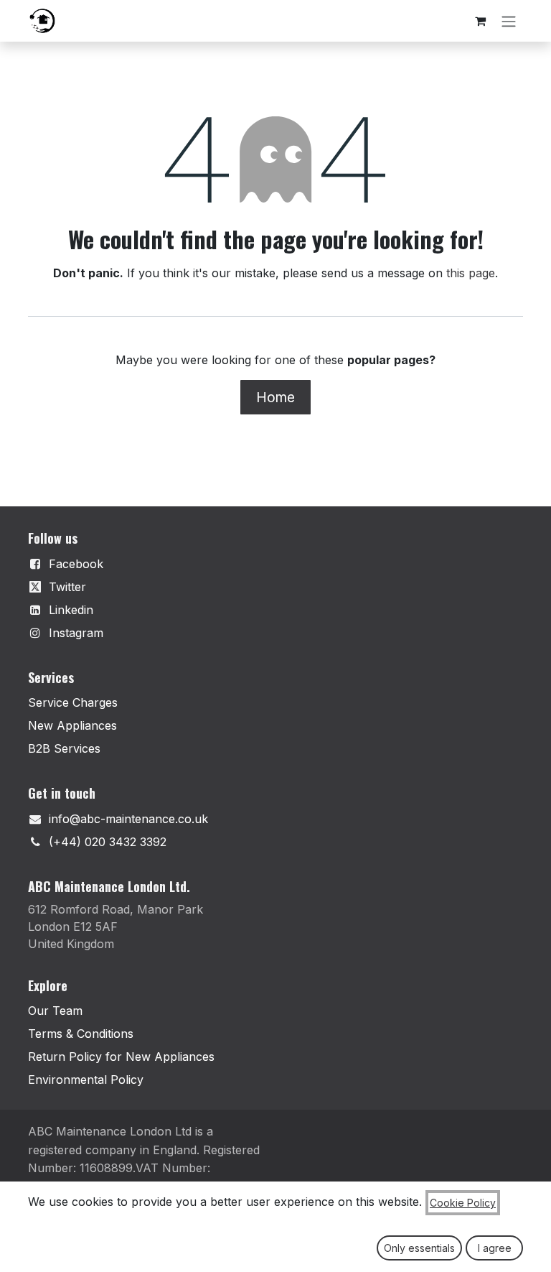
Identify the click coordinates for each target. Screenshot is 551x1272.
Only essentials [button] (419, 1248)
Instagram (76, 633)
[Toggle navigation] (508, 21)
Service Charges (73, 702)
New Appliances (72, 725)
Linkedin (71, 610)
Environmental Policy (85, 1079)
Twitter (67, 587)
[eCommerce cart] (480, 20)
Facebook (76, 564)
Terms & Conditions (80, 1033)
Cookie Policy (463, 1203)
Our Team (55, 1010)
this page (470, 273)
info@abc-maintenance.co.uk (128, 819)
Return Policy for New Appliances (121, 1056)
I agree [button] (495, 1248)
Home (275, 397)
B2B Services (64, 748)
